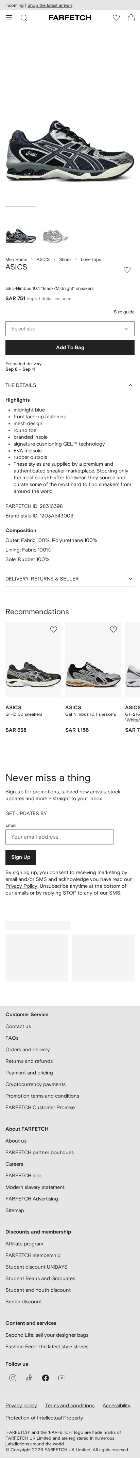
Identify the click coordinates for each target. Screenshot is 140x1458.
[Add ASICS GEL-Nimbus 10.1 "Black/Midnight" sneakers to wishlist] (127, 269)
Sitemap (14, 1210)
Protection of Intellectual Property (44, 1417)
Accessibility (116, 1405)
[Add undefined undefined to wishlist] (53, 629)
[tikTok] (29, 1377)
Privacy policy (21, 1405)
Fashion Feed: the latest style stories (46, 1346)
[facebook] (45, 1377)
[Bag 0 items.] (131, 17)
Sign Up (20, 857)
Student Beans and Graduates (40, 1278)
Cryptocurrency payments (35, 1084)
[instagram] (12, 1377)
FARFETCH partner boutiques (39, 1152)
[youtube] (61, 1377)
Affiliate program (24, 1243)
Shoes (65, 259)
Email (10, 825)
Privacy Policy (21, 885)
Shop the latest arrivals (50, 5)
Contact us (18, 1026)
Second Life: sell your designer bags (46, 1334)
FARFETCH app (23, 1175)
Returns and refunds (29, 1061)
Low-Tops (91, 259)
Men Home (16, 259)
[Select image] (20, 227)
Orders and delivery (27, 1049)
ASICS (43, 259)
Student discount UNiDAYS (36, 1266)
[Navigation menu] (8, 17)
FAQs (11, 1037)
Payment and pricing (29, 1072)
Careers (14, 1163)
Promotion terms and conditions (42, 1095)
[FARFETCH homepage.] (70, 17)
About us (16, 1140)
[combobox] (70, 328)
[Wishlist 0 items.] (116, 17)
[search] (23, 17)
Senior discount (23, 1301)
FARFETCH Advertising (31, 1198)
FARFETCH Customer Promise (40, 1107)
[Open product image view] (70, 117)
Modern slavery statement (35, 1187)
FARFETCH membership (32, 1255)
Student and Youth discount (38, 1289)
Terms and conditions (69, 1405)
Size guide (124, 312)
